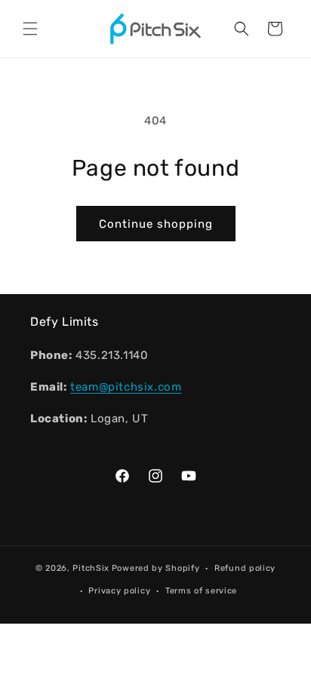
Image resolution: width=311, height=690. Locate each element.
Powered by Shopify (156, 568)
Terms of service (201, 591)
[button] (30, 28)
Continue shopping (156, 224)
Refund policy (245, 568)
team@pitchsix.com (125, 387)
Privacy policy (119, 591)
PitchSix (90, 568)
